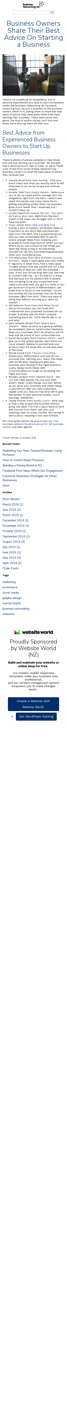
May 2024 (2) (11, 558)
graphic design (11, 598)
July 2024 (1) (11, 547)
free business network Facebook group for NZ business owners (33, 424)
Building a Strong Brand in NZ (22, 465)
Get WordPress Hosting (36, 716)
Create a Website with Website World (33, 704)
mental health (11, 603)
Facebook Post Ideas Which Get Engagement (32, 471)
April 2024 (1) (12, 563)
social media (10, 593)
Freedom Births (46, 338)
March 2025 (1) (12, 515)
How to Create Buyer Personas (23, 460)
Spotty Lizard (41, 400)
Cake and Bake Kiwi (43, 224)
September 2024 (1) (16, 536)
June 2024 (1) (11, 552)
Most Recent (11, 499)
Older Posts (10, 568)
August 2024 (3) (13, 542)
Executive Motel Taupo (45, 305)
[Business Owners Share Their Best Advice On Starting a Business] (33, 94)
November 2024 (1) (15, 526)
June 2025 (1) (11, 510)
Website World (44, 376)
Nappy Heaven (40, 192)
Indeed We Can (40, 213)
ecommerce (10, 587)
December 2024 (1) (15, 520)
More (5, 485)
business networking (15, 609)
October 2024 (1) (14, 531)
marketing (9, 582)
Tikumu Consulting (43, 353)
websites (8, 614)
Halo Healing (39, 180)
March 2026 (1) (12, 504)
